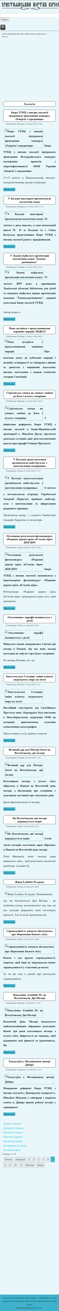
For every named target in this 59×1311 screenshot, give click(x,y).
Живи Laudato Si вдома (29, 882)
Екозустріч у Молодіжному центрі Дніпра (29, 1062)
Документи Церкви (13, 1128)
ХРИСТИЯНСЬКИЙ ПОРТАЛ (26, 1308)
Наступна (30, 1165)
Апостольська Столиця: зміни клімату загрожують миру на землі (29, 678)
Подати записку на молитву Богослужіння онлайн (29, 1291)
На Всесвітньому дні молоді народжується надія (30, 819)
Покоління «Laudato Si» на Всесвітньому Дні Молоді (29, 996)
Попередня (20, 1159)
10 (15, 1165)
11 (21, 1165)
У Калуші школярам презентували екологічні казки (29, 200)
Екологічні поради (12, 1141)
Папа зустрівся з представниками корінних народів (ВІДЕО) (29, 329)
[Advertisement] (29, 68)
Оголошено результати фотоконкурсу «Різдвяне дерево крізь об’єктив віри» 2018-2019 (29, 539)
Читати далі (9, 189)
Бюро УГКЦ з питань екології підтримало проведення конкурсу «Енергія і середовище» (29, 115)
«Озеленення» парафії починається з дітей (29, 618)
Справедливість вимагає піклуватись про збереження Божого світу (29, 932)
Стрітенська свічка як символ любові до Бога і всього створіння (29, 394)
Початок (8, 1159)
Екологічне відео (12, 1150)
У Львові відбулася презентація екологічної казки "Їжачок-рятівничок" (29, 259)
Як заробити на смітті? (15, 1145)
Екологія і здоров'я (13, 1136)
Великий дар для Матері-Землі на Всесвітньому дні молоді (29, 751)
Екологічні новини (13, 1132)
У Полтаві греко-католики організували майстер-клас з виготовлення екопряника (29, 462)
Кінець (40, 1165)
